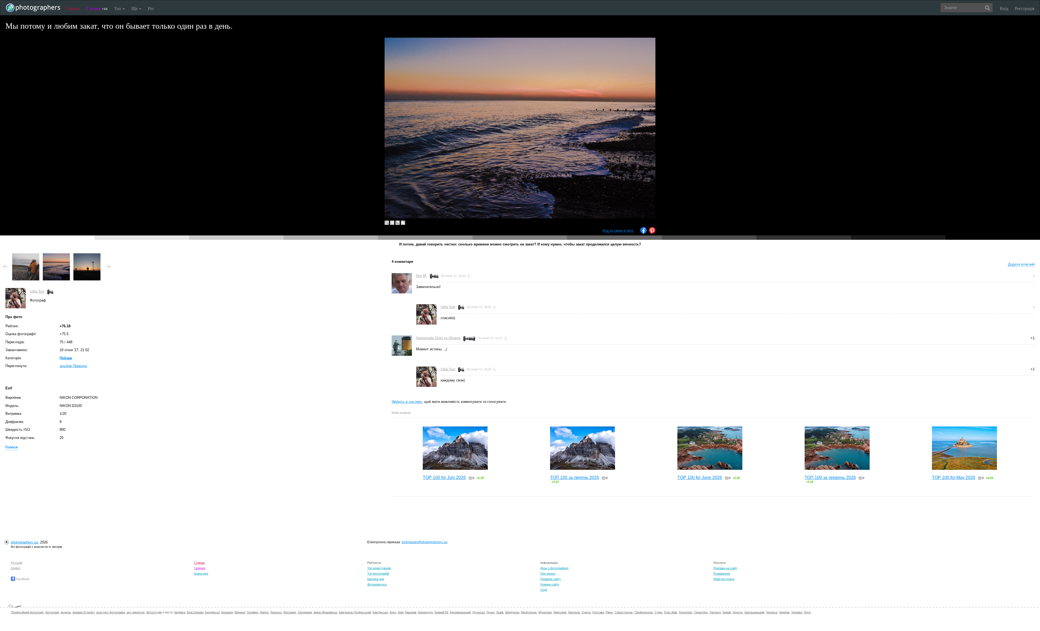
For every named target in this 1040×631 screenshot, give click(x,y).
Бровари (227, 612)
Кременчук (425, 612)
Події (543, 589)
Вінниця (240, 612)
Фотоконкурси (376, 584)
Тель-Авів (670, 612)
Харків (726, 612)
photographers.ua (24, 542)
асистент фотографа (110, 612)
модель (66, 612)
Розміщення (721, 573)
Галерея (97, 8)
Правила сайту (550, 579)
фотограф (52, 612)
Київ (401, 612)
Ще (135, 8)
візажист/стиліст (84, 612)
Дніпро (264, 612)
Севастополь (624, 612)
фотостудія (154, 612)
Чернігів (784, 612)
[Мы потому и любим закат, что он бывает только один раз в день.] (56, 256)
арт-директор (135, 612)
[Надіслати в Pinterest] (652, 232)
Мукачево (545, 612)
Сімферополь (643, 612)
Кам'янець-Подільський (355, 612)
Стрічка (73, 8)
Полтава (598, 612)
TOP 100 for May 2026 (953, 477)
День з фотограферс (554, 568)
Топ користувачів (379, 568)
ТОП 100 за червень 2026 (830, 477)
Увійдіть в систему (407, 402)
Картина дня (375, 579)
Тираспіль (701, 612)
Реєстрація (1024, 8)
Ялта (807, 612)
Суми (658, 612)
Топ (118, 8)
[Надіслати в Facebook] (643, 232)
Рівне (609, 612)
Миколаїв (560, 612)
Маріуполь (512, 612)
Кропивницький (460, 612)
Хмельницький (754, 612)
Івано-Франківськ (325, 612)
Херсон (738, 612)
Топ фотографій (378, 573)
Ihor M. (421, 276)
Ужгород (715, 612)
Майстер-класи (723, 579)
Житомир (289, 612)
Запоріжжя (305, 612)
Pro (151, 8)
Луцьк (490, 612)
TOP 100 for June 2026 (699, 477)
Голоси (11, 447)
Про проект (548, 573)
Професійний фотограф (27, 612)
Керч (393, 612)
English (15, 568)
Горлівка (252, 612)
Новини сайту (549, 584)
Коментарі (201, 573)
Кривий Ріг (441, 612)
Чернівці (796, 612)
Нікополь (574, 612)
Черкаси (771, 612)
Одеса (586, 612)
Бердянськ (212, 612)
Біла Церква (195, 612)
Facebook (22, 579)
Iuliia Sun (37, 291)
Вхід (1004, 8)
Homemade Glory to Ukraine (438, 338)
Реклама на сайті (725, 568)
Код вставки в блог (618, 231)
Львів (499, 612)
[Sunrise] (86, 256)
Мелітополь (529, 612)
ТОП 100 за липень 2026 (574, 477)
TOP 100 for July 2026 (444, 477)
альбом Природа (73, 366)
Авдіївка (179, 612)
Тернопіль (685, 612)
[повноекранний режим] (403, 223)
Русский (16, 562)
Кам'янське (380, 612)
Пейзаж (66, 358)
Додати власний (1021, 264)
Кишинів (410, 612)
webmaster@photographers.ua (424, 542)
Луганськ (478, 612)
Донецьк (276, 612)
